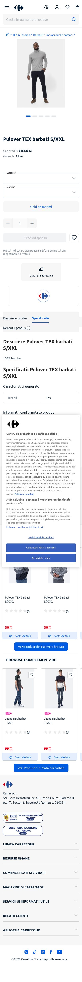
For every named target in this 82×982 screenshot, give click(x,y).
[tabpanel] (41, 73)
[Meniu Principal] (7, 8)
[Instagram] (26, 953)
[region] (41, 491)
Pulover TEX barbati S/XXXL (17, 599)
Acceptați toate (41, 557)
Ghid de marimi (41, 206)
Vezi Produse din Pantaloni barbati (41, 768)
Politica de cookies (24, 493)
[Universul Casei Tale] (18, 8)
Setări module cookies (41, 537)
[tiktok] (34, 953)
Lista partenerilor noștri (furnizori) (25, 527)
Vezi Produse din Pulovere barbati (41, 646)
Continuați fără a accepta (41, 547)
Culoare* (11, 173)
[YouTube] (59, 953)
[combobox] (41, 178)
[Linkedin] (43, 953)
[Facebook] (51, 953)
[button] (77, 8)
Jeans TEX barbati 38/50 (16, 720)
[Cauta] (74, 19)
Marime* (11, 187)
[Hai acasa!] (7, 34)
